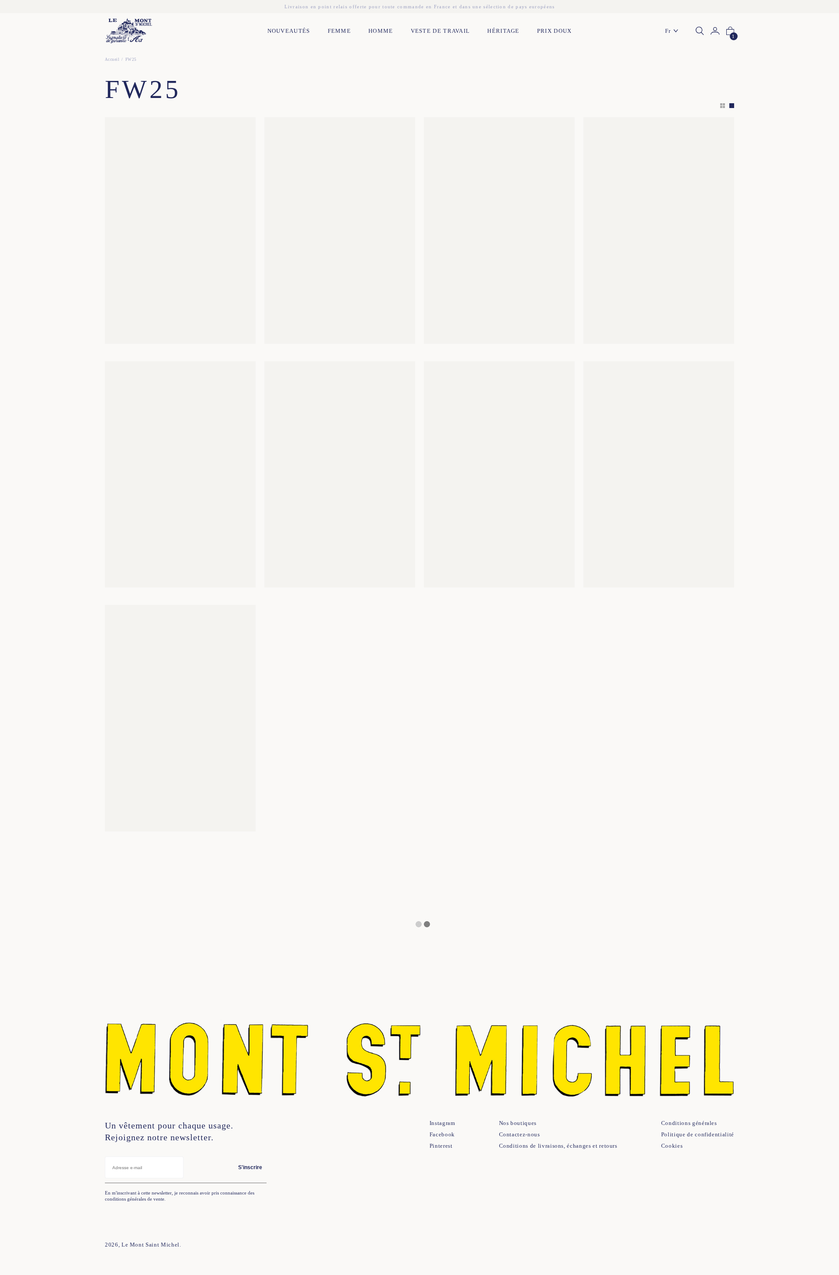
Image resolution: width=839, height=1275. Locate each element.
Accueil (112, 59)
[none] (674, 31)
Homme (380, 31)
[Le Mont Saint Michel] (129, 31)
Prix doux (554, 31)
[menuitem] (674, 31)
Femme (339, 31)
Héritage (503, 31)
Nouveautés (288, 31)
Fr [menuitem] (668, 31)
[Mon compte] (715, 31)
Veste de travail (440, 31)
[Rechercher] (700, 31)
